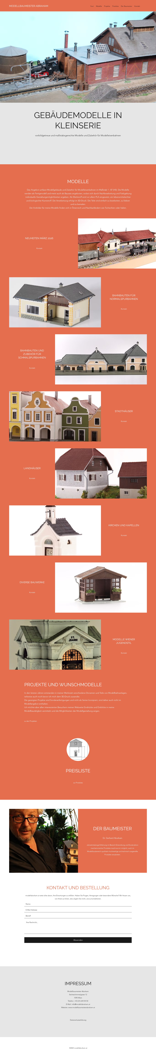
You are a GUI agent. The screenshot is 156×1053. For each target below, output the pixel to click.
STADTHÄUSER (124, 411)
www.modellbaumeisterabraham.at (81, 1007)
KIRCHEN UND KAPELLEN (123, 525)
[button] (78, 146)
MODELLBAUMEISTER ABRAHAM (28, 5)
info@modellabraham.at (81, 1004)
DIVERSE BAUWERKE (32, 582)
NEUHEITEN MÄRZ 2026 (39, 238)
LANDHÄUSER (32, 468)
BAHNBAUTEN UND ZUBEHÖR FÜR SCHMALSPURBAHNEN (32, 354)
